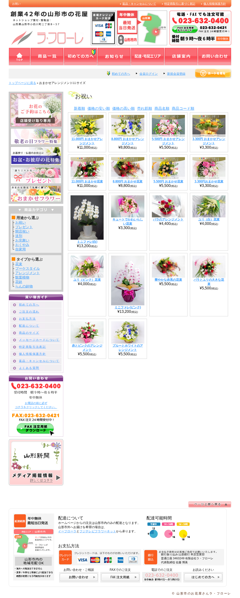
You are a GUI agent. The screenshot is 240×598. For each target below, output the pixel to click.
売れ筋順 (144, 108)
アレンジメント (27, 273)
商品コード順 (183, 108)
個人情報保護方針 (214, 3)
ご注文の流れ (29, 311)
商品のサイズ (29, 332)
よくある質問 (29, 368)
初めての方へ (121, 74)
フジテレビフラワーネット (97, 531)
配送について (29, 325)
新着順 (79, 108)
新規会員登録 (176, 74)
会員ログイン (148, 74)
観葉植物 (22, 277)
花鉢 (18, 282)
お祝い (20, 222)
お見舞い (22, 240)
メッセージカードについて (39, 339)
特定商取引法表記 (32, 346)
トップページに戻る (22, 83)
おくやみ (22, 245)
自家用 (20, 249)
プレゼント (24, 227)
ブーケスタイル (27, 268)
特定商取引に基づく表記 (179, 3)
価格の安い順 (98, 108)
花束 (18, 264)
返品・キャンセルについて (139, 3)
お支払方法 (27, 318)
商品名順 (161, 108)
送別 (18, 236)
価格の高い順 (123, 108)
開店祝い (22, 231)
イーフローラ (67, 531)
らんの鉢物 (24, 286)
